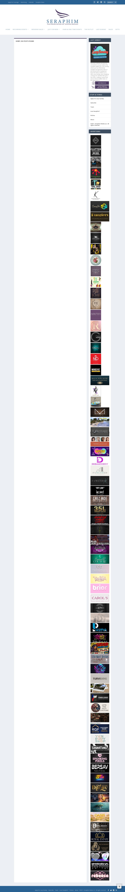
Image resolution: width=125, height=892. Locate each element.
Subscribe (93, 103)
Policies (92, 115)
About (92, 119)
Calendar (31, 2)
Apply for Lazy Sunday (97, 98)
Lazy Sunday (101, 29)
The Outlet (88, 29)
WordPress (33, 888)
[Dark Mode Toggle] (119, 886)
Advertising (24, 2)
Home (8, 29)
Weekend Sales (37, 29)
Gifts (117, 29)
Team (92, 107)
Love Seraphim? (95, 111)
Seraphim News (40, 2)
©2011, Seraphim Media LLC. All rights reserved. (99, 124)
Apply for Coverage (13, 2)
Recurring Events (20, 29)
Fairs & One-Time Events (72, 29)
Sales (111, 29)
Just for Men (53, 29)
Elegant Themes (19, 888)
